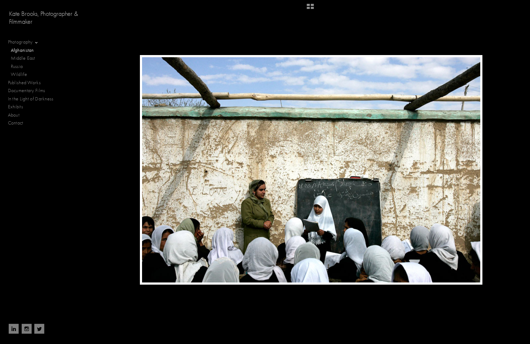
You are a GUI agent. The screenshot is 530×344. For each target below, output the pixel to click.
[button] (310, 9)
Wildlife (19, 74)
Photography (21, 42)
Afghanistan (22, 50)
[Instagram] (26, 329)
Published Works (24, 82)
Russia (17, 66)
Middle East (23, 58)
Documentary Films (27, 90)
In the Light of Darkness (31, 98)
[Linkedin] (13, 329)
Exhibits (15, 106)
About (14, 115)
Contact (15, 123)
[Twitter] (39, 329)
